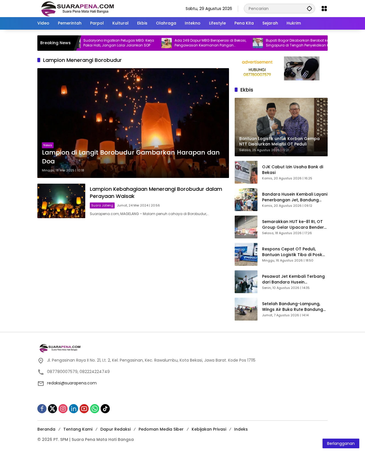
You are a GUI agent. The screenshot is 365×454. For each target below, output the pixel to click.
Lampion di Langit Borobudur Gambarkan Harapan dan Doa (131, 157)
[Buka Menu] (324, 8)
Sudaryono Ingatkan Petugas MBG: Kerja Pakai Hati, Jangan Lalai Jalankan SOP (104, 43)
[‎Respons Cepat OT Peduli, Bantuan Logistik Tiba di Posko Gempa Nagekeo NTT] (246, 254)
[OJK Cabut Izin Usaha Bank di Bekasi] (246, 172)
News (47, 145)
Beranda (46, 429)
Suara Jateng (102, 205)
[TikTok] (105, 408)
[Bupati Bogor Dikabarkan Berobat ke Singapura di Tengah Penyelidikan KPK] (243, 43)
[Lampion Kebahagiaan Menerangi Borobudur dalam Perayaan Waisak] (61, 201)
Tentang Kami (77, 429)
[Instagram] (63, 408)
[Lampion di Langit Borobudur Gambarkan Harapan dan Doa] (133, 123)
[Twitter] (52, 408)
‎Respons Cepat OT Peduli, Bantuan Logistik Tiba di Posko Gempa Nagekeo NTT (293, 252)
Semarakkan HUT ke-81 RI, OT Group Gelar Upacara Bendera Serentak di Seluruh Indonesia (294, 224)
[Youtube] (84, 408)
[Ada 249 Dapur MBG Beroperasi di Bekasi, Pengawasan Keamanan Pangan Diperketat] (152, 43)
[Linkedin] (73, 408)
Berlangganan (341, 443)
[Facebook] (41, 408)
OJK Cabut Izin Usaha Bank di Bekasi (292, 169)
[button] (309, 8)
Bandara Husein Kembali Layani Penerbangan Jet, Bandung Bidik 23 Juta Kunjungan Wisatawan (294, 197)
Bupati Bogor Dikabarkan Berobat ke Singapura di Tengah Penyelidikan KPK (284, 43)
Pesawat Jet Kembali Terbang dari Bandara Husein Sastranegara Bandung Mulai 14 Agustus (293, 279)
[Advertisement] (133, 241)
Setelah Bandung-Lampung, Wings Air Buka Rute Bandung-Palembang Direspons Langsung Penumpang (293, 306)
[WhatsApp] (94, 408)
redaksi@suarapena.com (72, 383)
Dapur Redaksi (115, 429)
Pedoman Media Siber (161, 429)
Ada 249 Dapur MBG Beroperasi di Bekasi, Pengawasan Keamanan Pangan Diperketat (196, 43)
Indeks (241, 429)
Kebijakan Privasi (209, 429)
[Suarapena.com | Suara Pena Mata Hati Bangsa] (77, 8)
